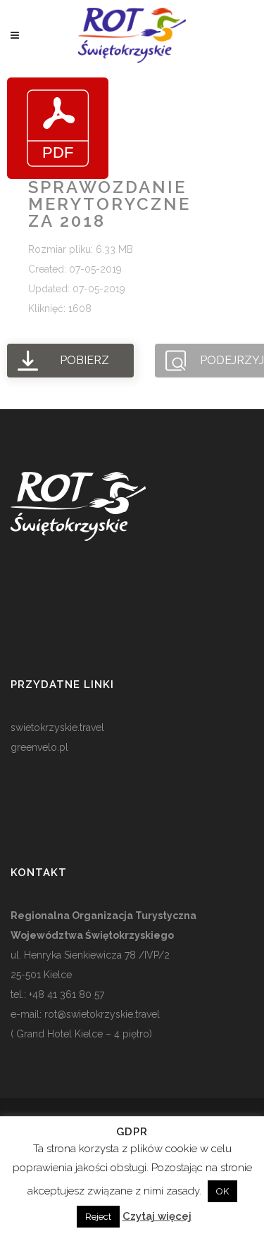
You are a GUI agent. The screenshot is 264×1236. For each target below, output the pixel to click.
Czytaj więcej (156, 1216)
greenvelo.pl (39, 747)
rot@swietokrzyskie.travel (101, 1014)
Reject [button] (98, 1216)
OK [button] (222, 1191)
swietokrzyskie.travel (57, 727)
